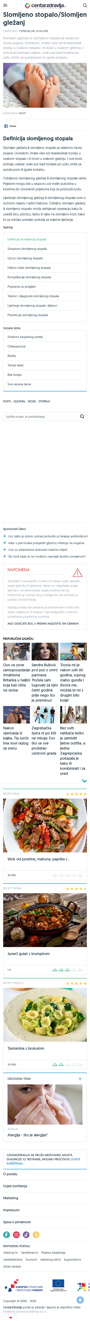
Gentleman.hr (29, 1253)
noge (32, 401)
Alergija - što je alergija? (28, 1135)
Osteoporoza (17, 346)
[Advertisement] (45, 469)
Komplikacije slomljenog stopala (29, 277)
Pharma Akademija (53, 1253)
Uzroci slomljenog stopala (25, 258)
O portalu (10, 1174)
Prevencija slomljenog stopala (28, 315)
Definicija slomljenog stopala (27, 239)
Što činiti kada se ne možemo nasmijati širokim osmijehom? (47, 556)
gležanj (20, 401)
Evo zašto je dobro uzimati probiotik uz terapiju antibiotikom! (48, 536)
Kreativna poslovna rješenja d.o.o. (25, 1311)
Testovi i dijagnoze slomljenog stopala (33, 296)
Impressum (11, 1210)
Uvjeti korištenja (15, 1186)
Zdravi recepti (12, 1266)
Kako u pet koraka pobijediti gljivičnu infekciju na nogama (46, 543)
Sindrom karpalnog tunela (25, 337)
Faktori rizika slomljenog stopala (29, 268)
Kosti (22, 113)
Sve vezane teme (19, 384)
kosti (7, 401)
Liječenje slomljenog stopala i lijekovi (32, 305)
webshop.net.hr (50, 1259)
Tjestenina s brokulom (26, 1048)
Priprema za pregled (21, 287)
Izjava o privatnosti (17, 1222)
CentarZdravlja (45, 5)
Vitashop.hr (10, 1253)
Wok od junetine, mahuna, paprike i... (38, 859)
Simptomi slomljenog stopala (27, 249)
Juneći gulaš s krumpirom (29, 953)
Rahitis (12, 356)
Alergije (13, 1129)
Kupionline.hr (72, 1259)
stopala (44, 401)
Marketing (10, 1198)
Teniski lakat (15, 365)
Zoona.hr (31, 1259)
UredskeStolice (12, 1259)
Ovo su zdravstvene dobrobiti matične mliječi (37, 550)
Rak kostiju (15, 375)
